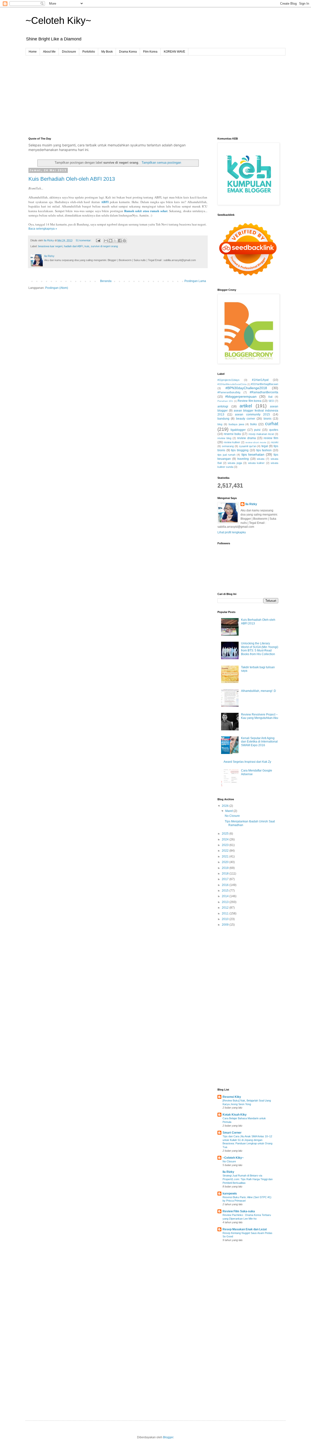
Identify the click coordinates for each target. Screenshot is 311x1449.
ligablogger (238, 430)
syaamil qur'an (247, 446)
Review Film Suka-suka (239, 1211)
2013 (225, 902)
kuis (87, 246)
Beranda (106, 281)
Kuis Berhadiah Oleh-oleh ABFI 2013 (71, 179)
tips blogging (240, 450)
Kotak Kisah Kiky (235, 1114)
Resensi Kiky (232, 1097)
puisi (257, 430)
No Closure (232, 816)
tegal (264, 446)
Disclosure (69, 51)
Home (33, 51)
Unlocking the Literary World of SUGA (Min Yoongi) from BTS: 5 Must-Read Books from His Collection (259, 649)
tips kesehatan (253, 454)
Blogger (168, 1437)
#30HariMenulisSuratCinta (232, 384)
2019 (225, 868)
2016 (225, 885)
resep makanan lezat (261, 434)
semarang (228, 446)
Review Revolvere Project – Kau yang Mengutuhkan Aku (259, 716)
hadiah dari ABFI (73, 246)
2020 (225, 862)
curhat (271, 423)
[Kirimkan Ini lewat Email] (106, 240)
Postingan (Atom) (56, 288)
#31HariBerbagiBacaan (264, 384)
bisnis (267, 418)
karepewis (230, 1193)
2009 (225, 924)
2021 (225, 856)
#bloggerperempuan (241, 396)
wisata (260, 458)
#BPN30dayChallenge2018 (246, 388)
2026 (225, 806)
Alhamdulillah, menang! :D (258, 691)
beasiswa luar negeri (50, 246)
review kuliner (232, 442)
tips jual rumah (226, 454)
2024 (225, 839)
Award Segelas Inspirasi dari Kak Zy (247, 761)
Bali (270, 396)
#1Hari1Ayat (260, 380)
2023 (225, 845)
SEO (271, 400)
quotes (273, 430)
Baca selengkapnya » (42, 228)
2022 (225, 850)
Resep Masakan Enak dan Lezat (245, 1229)
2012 (225, 907)
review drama (246, 438)
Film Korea (150, 51)
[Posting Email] (98, 240)
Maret (229, 811)
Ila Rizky (251, 504)
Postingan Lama (195, 281)
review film (271, 438)
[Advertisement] (155, 92)
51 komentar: (84, 240)
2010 (225, 919)
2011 (225, 913)
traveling (243, 459)
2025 (225, 833)
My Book (107, 51)
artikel (246, 405)
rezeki (274, 442)
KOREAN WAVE (174, 51)
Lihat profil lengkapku (231, 532)
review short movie (255, 442)
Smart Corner (232, 1132)
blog (219, 424)
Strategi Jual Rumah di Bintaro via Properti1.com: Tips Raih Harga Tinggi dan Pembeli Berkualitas (248, 1179)
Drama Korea (128, 51)
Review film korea (249, 401)
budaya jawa (236, 424)
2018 (225, 873)
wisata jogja (235, 462)
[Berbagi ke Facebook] (119, 240)
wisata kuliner (256, 462)
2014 (225, 896)
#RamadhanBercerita (264, 392)
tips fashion (264, 450)
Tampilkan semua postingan (161, 162)
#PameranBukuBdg (228, 392)
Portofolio (88, 51)
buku (253, 424)
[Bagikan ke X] (115, 240)
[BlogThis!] (110, 240)
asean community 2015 (252, 414)
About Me (49, 51)
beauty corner (245, 418)
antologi (222, 406)
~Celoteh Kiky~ (58, 20)
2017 (225, 879)
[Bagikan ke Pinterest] (124, 240)
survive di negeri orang (104, 246)
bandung (223, 418)
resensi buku (232, 434)
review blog (224, 438)
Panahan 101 (225, 401)
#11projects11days (228, 379)
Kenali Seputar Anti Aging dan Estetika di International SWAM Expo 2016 (259, 741)
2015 (225, 890)
